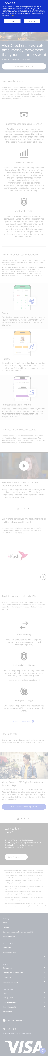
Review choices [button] (20, 28)
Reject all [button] (32, 21)
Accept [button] (12, 21)
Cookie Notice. (7, 15)
